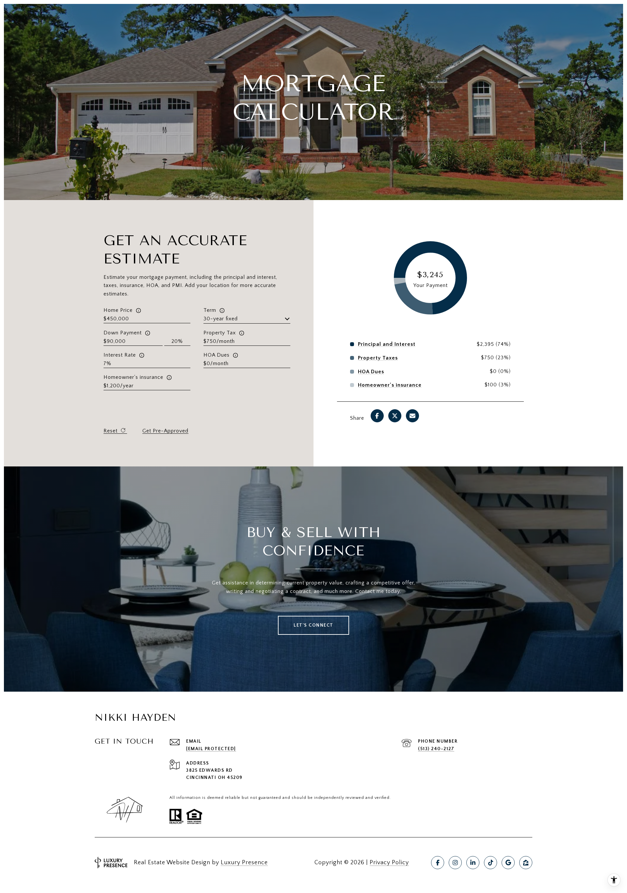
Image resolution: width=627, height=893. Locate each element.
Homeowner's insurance (133, 377)
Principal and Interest (386, 344)
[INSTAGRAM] (455, 862)
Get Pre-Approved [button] (165, 431)
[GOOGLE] (508, 862)
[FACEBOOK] (437, 862)
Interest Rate (120, 355)
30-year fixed (220, 319)
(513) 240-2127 (436, 748)
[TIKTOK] (490, 862)
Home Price (118, 310)
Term (209, 310)
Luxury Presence (244, 862)
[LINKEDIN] (472, 862)
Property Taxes (378, 358)
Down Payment (123, 333)
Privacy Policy (389, 862)
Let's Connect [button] (313, 625)
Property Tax (219, 333)
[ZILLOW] (525, 862)
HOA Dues (216, 355)
